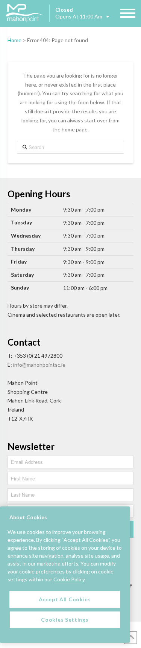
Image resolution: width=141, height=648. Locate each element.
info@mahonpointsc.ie (39, 364)
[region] (65, 574)
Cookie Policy (69, 579)
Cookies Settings (64, 619)
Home (14, 40)
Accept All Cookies (65, 599)
